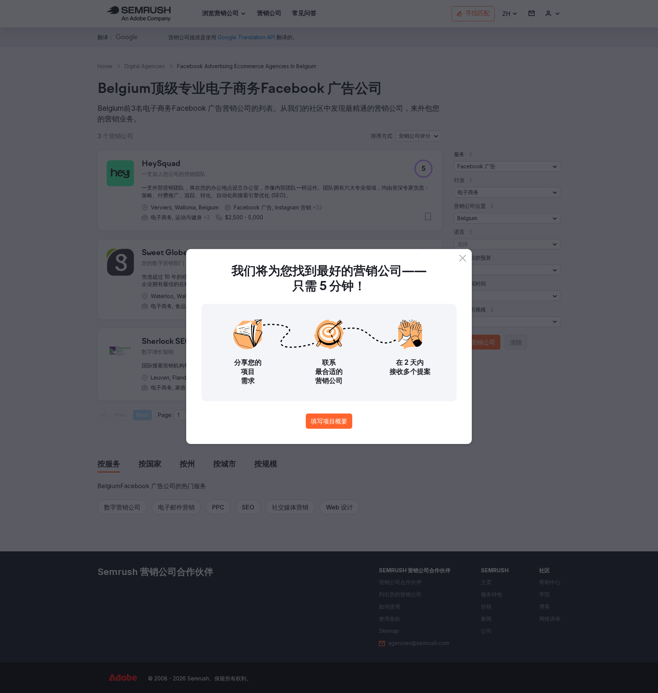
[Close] (463, 258)
